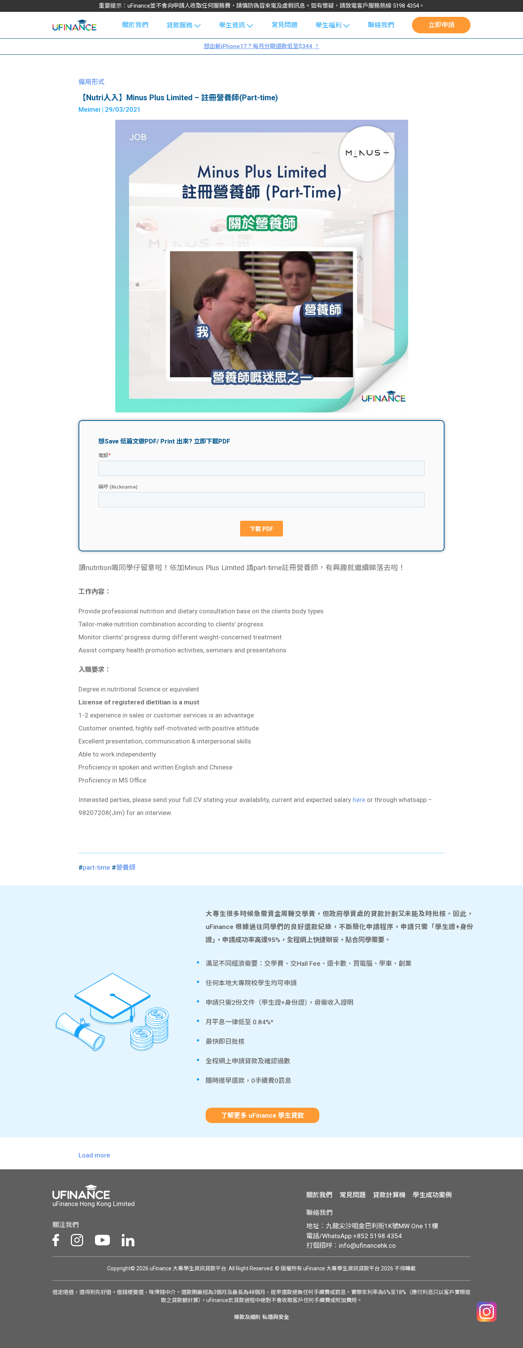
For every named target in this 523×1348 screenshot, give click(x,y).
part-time (96, 867)
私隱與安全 (275, 1317)
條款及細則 (247, 1317)
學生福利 (328, 25)
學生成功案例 (432, 1195)
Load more (94, 1155)
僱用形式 (91, 82)
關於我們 (135, 25)
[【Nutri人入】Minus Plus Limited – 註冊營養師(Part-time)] (261, 265)
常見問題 (284, 25)
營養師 (126, 867)
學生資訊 (232, 25)
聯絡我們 (381, 25)
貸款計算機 (389, 1195)
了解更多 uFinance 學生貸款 (262, 1115)
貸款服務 (180, 25)
